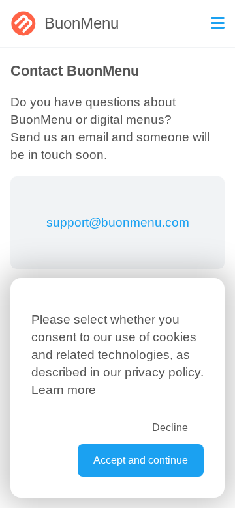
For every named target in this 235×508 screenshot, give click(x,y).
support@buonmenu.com (117, 222)
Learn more (63, 390)
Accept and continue (140, 460)
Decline (170, 427)
